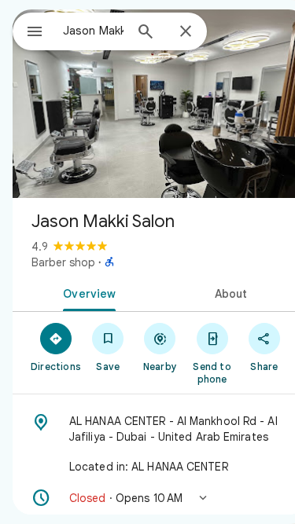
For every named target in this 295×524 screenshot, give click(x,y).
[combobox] (93, 30)
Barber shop (63, 262)
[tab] (86, 292)
